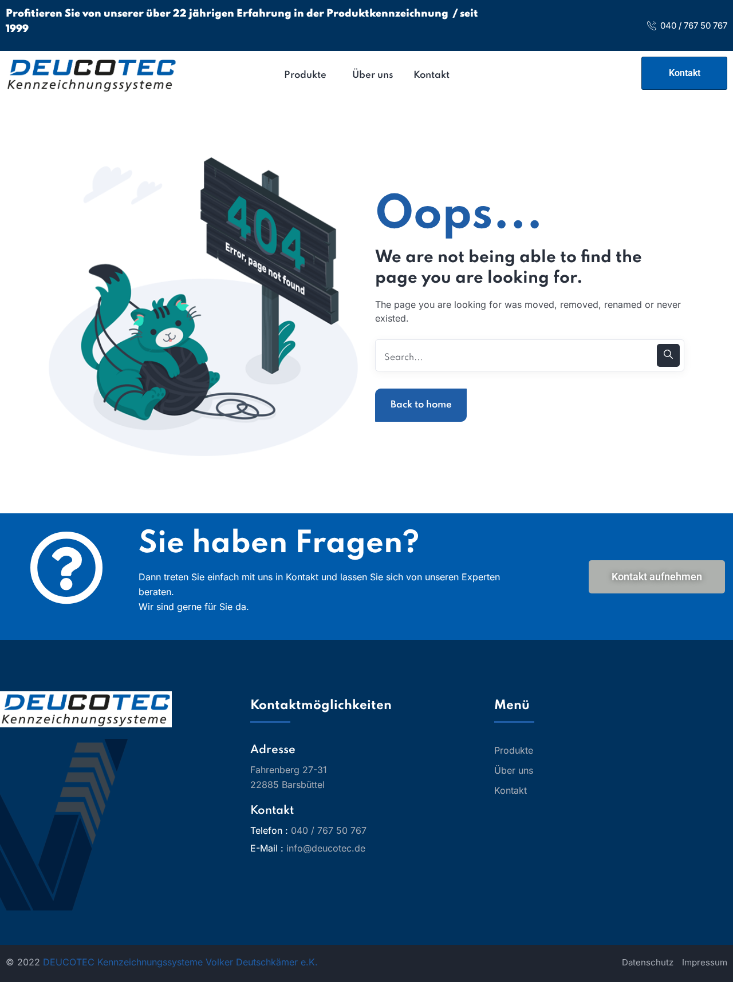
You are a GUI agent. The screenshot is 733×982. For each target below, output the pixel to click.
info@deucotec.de (325, 848)
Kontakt (510, 790)
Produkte (513, 750)
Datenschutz (647, 962)
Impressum (704, 962)
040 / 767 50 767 (693, 25)
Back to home (421, 405)
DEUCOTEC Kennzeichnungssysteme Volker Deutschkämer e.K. (180, 962)
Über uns (513, 770)
